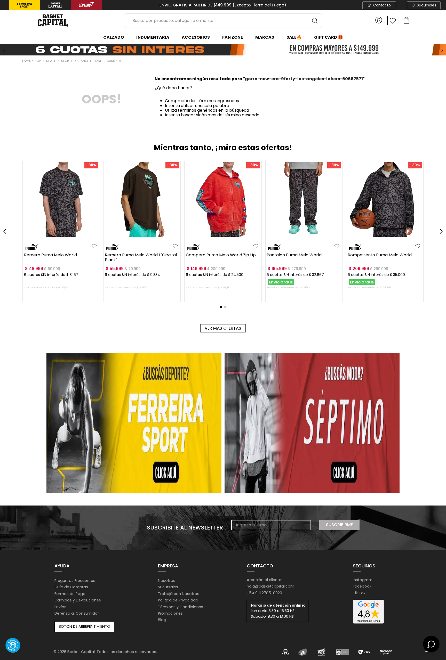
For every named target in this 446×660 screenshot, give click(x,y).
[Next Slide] (442, 50)
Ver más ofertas (223, 328)
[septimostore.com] (312, 423)
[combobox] (223, 20)
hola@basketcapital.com (270, 586)
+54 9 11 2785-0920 (264, 593)
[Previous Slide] (4, 50)
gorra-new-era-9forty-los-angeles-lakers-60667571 (77, 61)
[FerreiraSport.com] (133, 423)
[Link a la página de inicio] (27, 61)
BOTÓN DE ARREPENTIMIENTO (84, 626)
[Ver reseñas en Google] (368, 612)
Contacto (382, 5)
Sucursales (426, 5)
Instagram (362, 579)
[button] (29, 235)
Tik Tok (359, 593)
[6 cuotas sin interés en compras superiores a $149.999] (223, 50)
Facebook (362, 586)
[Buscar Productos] (315, 20)
